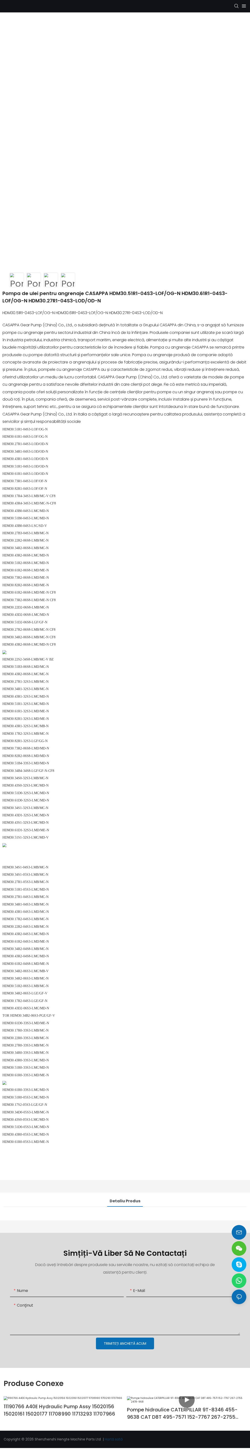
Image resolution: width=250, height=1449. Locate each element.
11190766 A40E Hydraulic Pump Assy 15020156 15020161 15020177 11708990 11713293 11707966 (59, 1410)
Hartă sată (114, 1439)
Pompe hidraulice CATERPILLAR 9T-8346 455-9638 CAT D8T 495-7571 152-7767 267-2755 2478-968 (182, 1413)
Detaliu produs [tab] (125, 1201)
